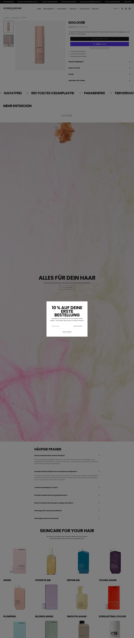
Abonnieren (77, 326)
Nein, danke (67, 331)
